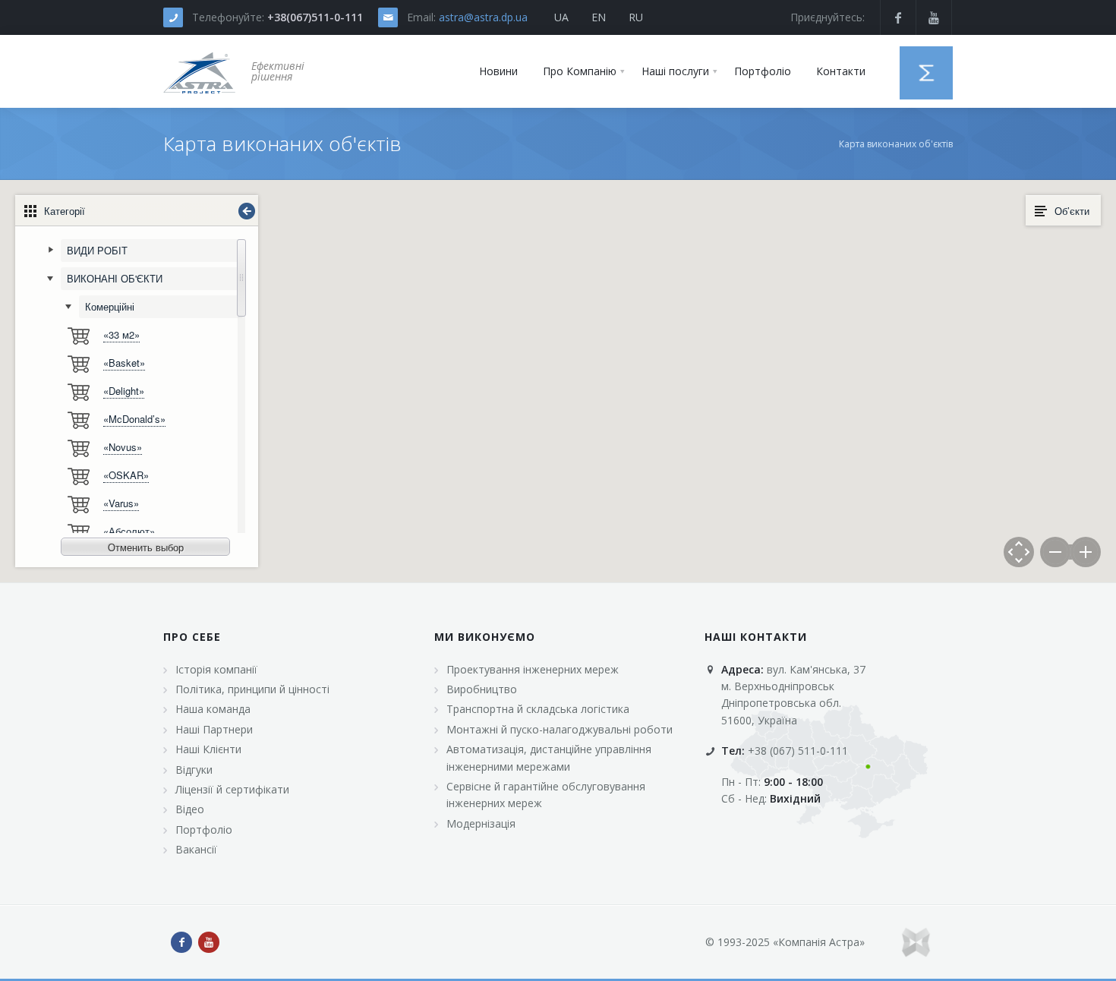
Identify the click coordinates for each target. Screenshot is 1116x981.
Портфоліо (203, 829)
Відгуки (194, 769)
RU (636, 17)
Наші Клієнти (208, 749)
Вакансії (196, 849)
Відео (189, 809)
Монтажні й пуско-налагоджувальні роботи (559, 729)
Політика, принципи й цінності (252, 689)
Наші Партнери (214, 729)
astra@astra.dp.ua (483, 17)
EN (598, 17)
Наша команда (213, 709)
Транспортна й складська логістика (537, 709)
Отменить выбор (146, 547)
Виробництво (481, 689)
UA (561, 17)
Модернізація (480, 823)
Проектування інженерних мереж (532, 669)
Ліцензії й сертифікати (232, 789)
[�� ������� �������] (199, 71)
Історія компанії (216, 669)
